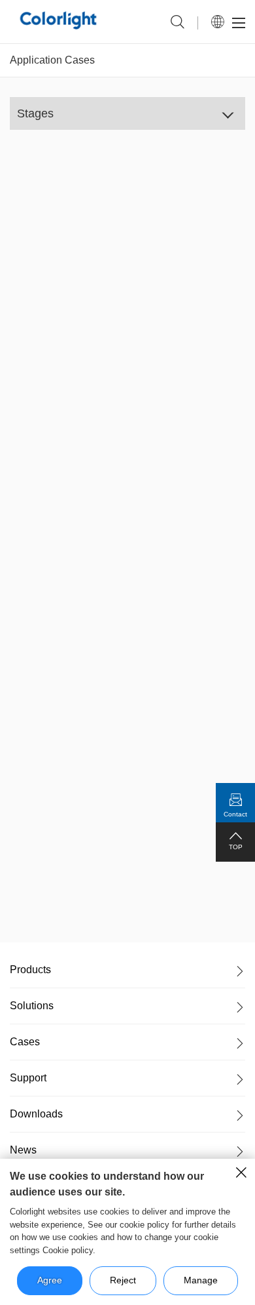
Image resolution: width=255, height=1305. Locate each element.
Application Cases (52, 60)
